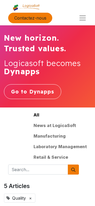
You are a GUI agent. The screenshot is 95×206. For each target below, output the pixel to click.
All (36, 115)
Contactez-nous (30, 18)
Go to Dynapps (32, 91)
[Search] (73, 170)
